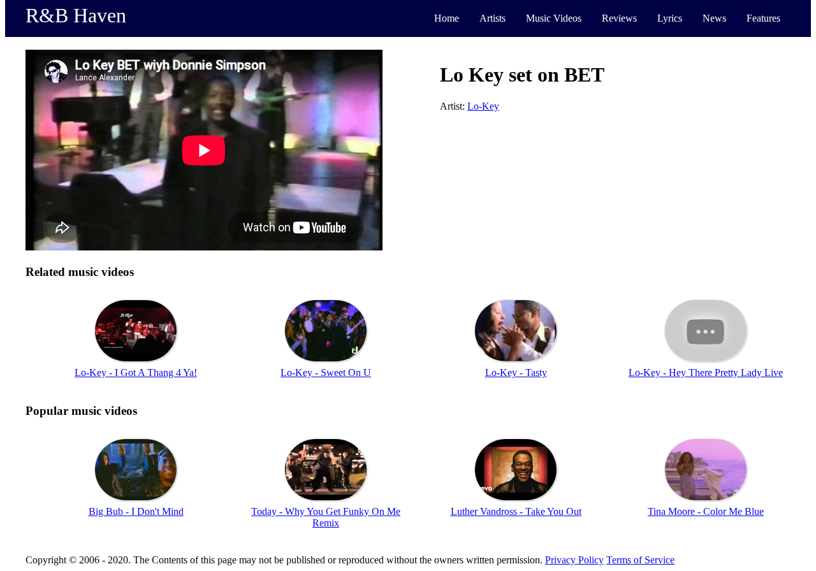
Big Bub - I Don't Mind (136, 511)
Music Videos (553, 18)
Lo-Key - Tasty (516, 372)
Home (446, 18)
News (714, 18)
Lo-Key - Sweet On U (325, 372)
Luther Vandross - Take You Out (516, 511)
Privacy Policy (574, 559)
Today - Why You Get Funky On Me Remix (325, 517)
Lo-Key (483, 106)
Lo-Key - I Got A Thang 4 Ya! (136, 372)
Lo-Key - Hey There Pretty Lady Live (706, 372)
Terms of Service (640, 559)
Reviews (619, 18)
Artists (492, 18)
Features (763, 18)
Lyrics (669, 18)
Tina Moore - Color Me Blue (706, 511)
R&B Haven (76, 15)
